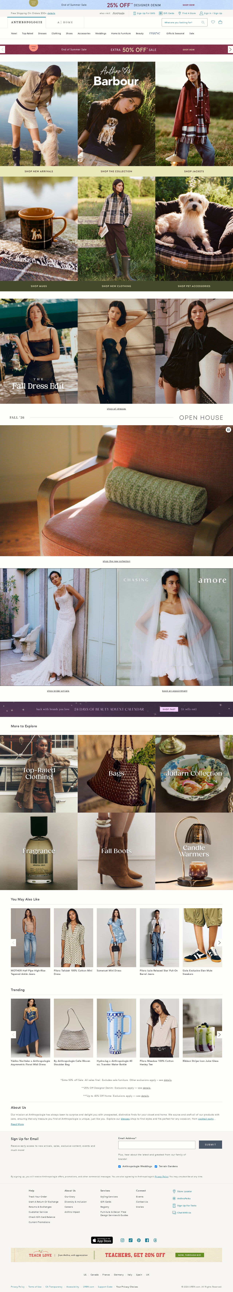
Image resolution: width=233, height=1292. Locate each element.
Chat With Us (184, 1212)
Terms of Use (34, 1287)
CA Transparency (54, 1287)
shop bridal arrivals (58, 690)
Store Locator (184, 1191)
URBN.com (88, 1287)
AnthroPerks (184, 1198)
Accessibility (72, 1287)
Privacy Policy (161, 1176)
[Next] (229, 49)
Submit (210, 1144)
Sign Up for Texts (186, 1205)
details (51, 13)
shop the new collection (116, 561)
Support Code (105, 1287)
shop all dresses (116, 408)
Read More (17, 1124)
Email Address (126, 1138)
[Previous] (3, 49)
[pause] (228, 429)
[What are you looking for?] (203, 22)
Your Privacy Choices (127, 1287)
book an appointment (174, 690)
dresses (125, 1118)
